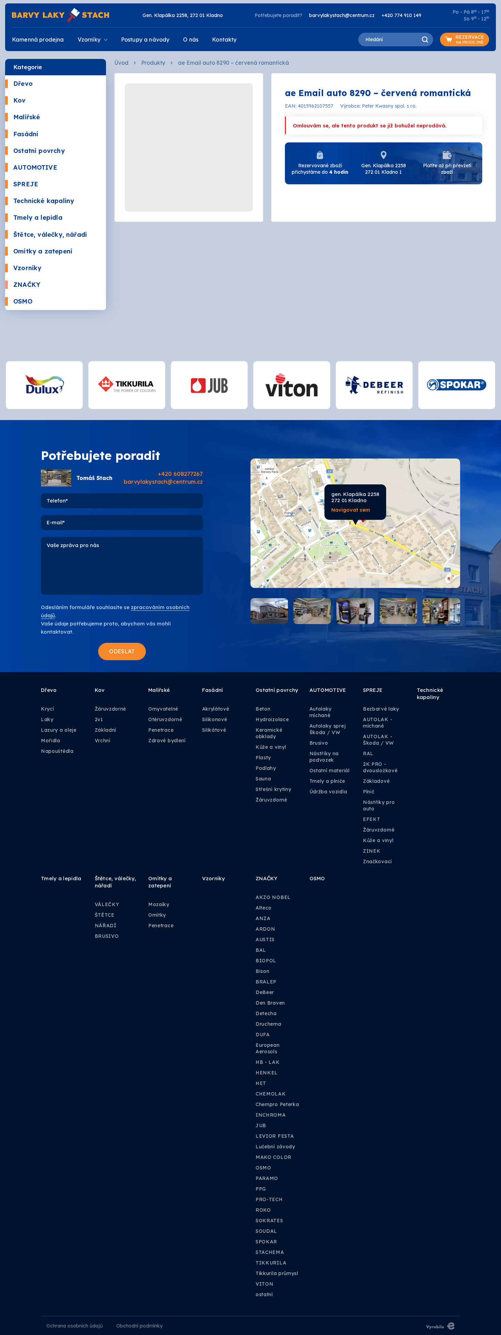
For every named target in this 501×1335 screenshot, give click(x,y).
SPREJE (25, 184)
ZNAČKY (26, 285)
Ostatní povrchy (39, 151)
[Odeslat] (122, 651)
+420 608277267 (180, 473)
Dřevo (23, 84)
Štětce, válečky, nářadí (50, 234)
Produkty (153, 62)
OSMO (22, 301)
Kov (19, 100)
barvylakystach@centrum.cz (342, 15)
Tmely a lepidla (37, 217)
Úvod (121, 62)
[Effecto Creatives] (440, 1326)
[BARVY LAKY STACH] (60, 14)
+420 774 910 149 (401, 15)
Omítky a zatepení (42, 251)
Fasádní (25, 134)
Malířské (26, 117)
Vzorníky (27, 268)
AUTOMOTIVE (35, 167)
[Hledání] (424, 39)
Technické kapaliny (43, 201)
